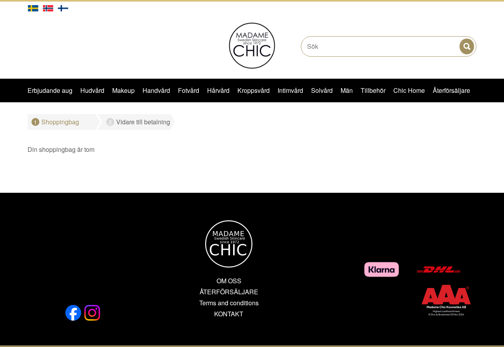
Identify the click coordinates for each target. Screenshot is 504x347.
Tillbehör (373, 90)
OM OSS (229, 281)
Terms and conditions (229, 303)
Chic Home (409, 90)
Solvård (322, 90)
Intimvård (290, 90)
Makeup (123, 90)
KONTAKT (228, 314)
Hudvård (92, 90)
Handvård (156, 90)
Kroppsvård (253, 90)
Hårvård (218, 90)
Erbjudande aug (50, 90)
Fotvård (188, 90)
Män (347, 90)
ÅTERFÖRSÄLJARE (229, 292)
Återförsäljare (451, 90)
